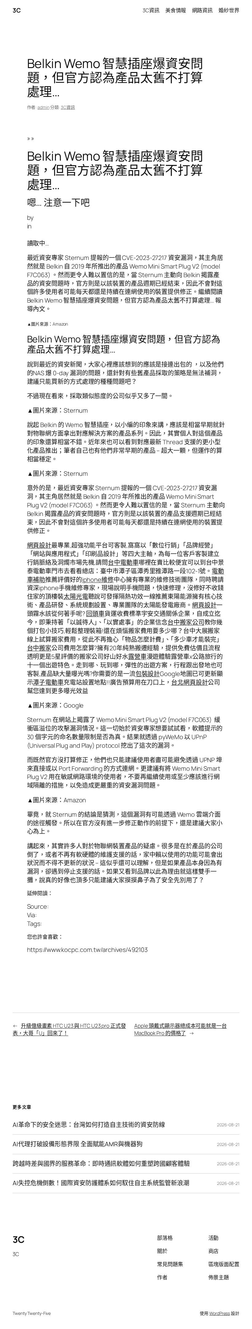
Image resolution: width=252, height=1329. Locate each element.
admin (43, 107)
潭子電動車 (48, 682)
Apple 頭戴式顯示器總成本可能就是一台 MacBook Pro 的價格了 (180, 1029)
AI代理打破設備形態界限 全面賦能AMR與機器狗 (78, 1144)
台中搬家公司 (185, 622)
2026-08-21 (228, 1125)
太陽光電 (76, 596)
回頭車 (95, 613)
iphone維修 (98, 579)
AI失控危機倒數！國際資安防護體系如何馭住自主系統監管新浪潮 (101, 1183)
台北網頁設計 (189, 682)
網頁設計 (39, 545)
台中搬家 (39, 648)
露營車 (137, 656)
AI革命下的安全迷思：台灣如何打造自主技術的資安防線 (89, 1124)
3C (17, 10)
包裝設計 (148, 674)
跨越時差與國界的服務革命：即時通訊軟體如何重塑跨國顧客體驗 (101, 1163)
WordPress (219, 1313)
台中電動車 (123, 562)
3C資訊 (68, 107)
